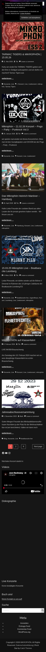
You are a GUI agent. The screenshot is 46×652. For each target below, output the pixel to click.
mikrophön (5, 228)
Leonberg (8, 300)
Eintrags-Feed (24, 626)
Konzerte (7, 84)
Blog (5, 438)
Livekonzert (32, 84)
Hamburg (20, 226)
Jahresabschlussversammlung (18, 412)
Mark (21, 416)
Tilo (17, 61)
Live (12, 84)
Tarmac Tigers (10, 86)
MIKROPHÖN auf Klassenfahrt (18, 340)
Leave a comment (27, 61)
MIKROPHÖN (25, 642)
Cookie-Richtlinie (25, 13)
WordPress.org (24, 632)
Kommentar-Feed (24, 629)
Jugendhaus (33, 298)
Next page (38, 446)
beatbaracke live (23, 298)
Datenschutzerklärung (24, 645)
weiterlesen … (8, 78)
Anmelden (24, 623)
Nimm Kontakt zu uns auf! (12, 599)
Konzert (21, 84)
